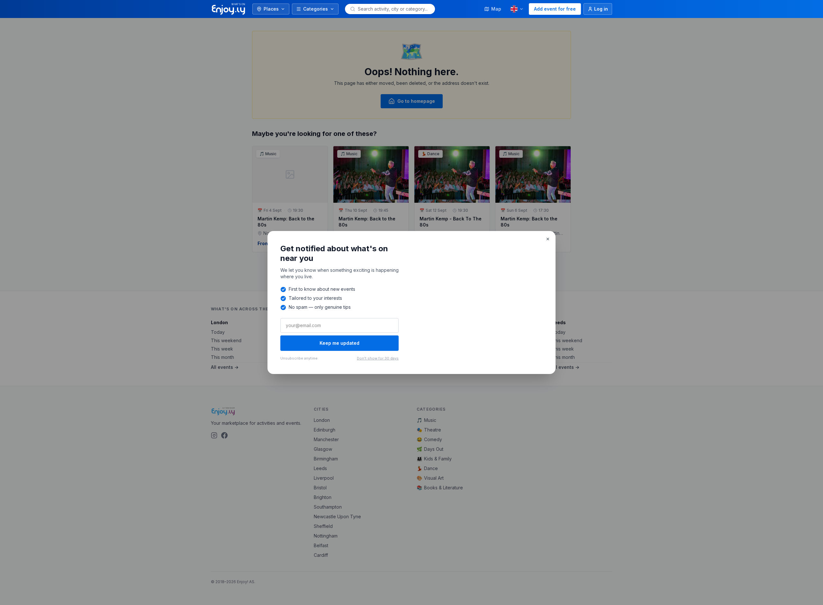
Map (496, 9)
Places (271, 9)
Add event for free (555, 9)
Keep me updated (339, 343)
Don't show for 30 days (378, 358)
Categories (315, 9)
